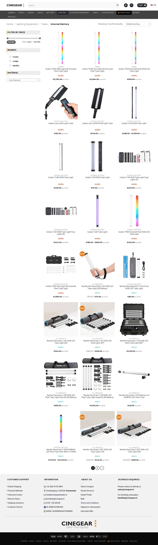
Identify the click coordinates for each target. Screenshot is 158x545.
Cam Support (108, 12)
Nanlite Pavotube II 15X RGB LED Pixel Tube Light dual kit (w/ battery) (60, 396)
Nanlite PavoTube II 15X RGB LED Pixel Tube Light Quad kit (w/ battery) (97, 396)
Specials (12, 17)
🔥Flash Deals (124, 12)
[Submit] (117, 5)
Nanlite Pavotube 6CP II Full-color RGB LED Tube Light (134, 287)
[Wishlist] (131, 5)
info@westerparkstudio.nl (56, 495)
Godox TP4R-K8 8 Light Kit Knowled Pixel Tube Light (60, 70)
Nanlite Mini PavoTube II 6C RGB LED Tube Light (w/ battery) (97, 287)
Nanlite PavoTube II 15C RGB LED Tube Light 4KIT (97, 342)
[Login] (126, 5)
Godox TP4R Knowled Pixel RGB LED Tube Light (134, 70)
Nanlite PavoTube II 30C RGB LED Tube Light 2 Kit (97, 450)
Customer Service (15, 507)
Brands (136, 12)
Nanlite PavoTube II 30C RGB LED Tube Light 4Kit (134, 450)
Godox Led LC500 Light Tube (60, 123)
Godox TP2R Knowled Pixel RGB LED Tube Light (134, 233)
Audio (40, 12)
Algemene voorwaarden (91, 507)
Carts (95, 12)
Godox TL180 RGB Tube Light (60, 177)
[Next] (102, 468)
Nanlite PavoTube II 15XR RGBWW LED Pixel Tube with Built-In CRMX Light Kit (61, 450)
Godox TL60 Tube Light (97, 232)
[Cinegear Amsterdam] (15, 5)
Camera (11, 12)
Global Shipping (14, 487)
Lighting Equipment (27, 24)
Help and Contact (14, 495)
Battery (50, 12)
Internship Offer (87, 511)
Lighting (62, 12)
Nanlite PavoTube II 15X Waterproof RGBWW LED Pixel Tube (134, 396)
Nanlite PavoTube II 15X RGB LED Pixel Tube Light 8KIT (134, 342)
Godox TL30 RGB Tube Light (97, 177)
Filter (11, 42)
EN (154, 5)
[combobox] (23, 80)
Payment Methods (15, 491)
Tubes (44, 24)
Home (10, 24)
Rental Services (87, 491)
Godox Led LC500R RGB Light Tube (97, 123)
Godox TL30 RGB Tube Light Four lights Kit (60, 233)
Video (21, 12)
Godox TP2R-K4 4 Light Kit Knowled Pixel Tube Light (61, 287)
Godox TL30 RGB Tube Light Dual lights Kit (134, 178)
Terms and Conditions (90, 503)
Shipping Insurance (15, 503)
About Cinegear (87, 487)
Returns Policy (13, 499)
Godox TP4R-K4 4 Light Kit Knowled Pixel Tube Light (97, 70)
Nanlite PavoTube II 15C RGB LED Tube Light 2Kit (61, 342)
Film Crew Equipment (79, 12)
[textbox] (23, 80)
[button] (142, 5)
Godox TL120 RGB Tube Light (134, 123)
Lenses (31, 12)
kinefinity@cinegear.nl (55, 499)
